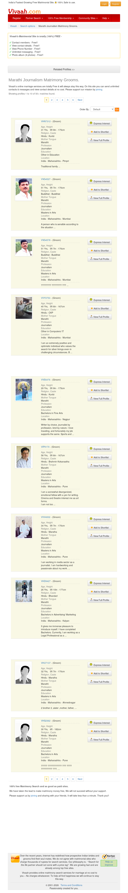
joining (99, 89)
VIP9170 (45, 446)
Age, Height (47, 126)
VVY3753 (45, 297)
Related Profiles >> (64, 69)
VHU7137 (46, 662)
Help (105, 18)
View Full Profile (101, 140)
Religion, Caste (48, 132)
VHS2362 (45, 720)
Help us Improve (109, 863)
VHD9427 (46, 581)
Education (46, 151)
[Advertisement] (68, 366)
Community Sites (87, 18)
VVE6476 (45, 379)
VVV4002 (45, 517)
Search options (27, 26)
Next (80, 99)
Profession (46, 145)
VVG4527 (45, 179)
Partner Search (33, 18)
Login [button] (104, 3)
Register (17, 18)
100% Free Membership (60, 18)
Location (45, 157)
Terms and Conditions (71, 885)
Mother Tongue (48, 139)
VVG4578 (45, 240)
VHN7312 (46, 121)
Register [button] (115, 3)
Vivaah (13, 26)
